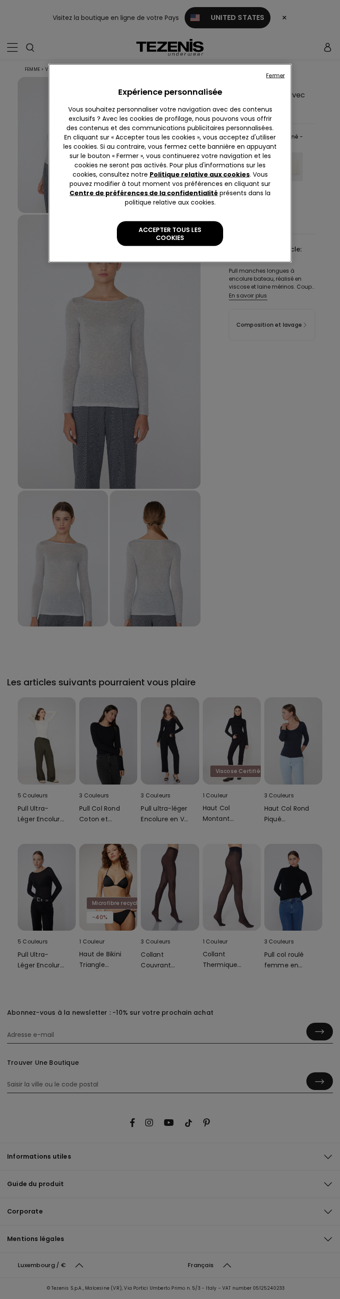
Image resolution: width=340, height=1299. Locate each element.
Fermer (275, 75)
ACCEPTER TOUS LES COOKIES (170, 233)
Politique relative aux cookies (200, 174)
